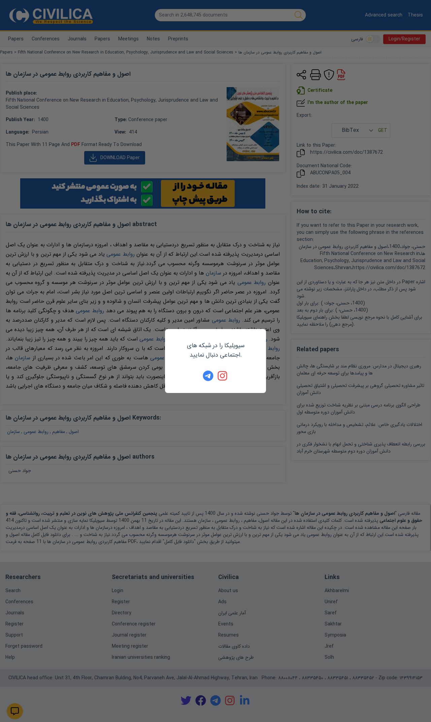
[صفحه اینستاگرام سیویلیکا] (223, 375)
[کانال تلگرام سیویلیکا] (208, 375)
